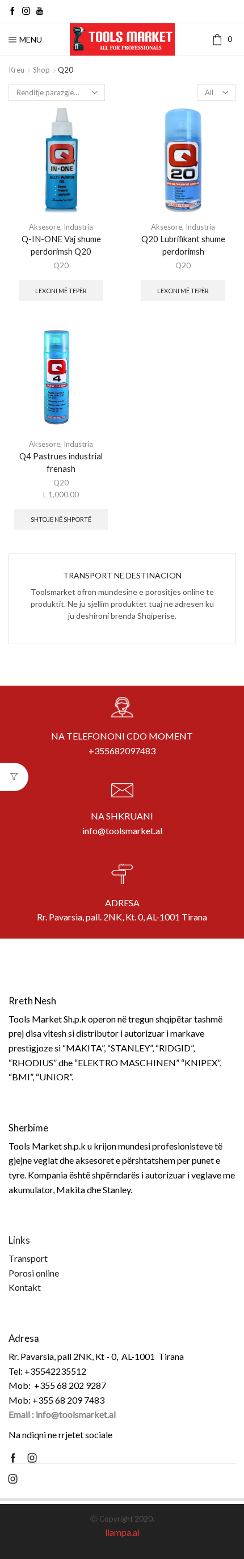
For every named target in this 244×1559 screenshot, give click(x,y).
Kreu (16, 69)
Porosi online (34, 1273)
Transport (28, 1258)
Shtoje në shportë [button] (61, 519)
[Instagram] (26, 11)
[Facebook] (12, 11)
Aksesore (44, 226)
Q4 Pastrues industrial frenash (61, 462)
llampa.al (122, 1532)
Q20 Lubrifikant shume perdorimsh (183, 245)
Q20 (61, 265)
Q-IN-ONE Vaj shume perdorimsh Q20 (61, 245)
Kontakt (25, 1287)
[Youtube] (40, 11)
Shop (41, 69)
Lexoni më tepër (61, 290)
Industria (78, 226)
